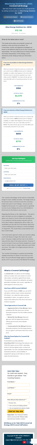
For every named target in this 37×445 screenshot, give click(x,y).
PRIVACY (26, 436)
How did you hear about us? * (17, 399)
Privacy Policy (26, 188)
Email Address (7, 178)
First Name (6, 165)
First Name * (11, 382)
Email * (9, 394)
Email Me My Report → (18, 185)
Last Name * (11, 388)
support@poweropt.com (14, 440)
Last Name (6, 171)
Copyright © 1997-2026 (14, 436)
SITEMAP (18, 438)
